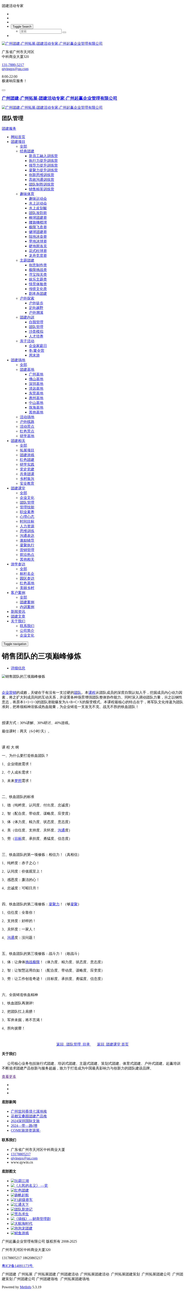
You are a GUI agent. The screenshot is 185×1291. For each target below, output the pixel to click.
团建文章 (18, 616)
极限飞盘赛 (38, 227)
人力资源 (27, 526)
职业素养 (27, 512)
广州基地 (36, 374)
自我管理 (36, 322)
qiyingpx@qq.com (15, 69)
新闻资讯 (18, 612)
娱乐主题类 (38, 279)
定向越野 (36, 308)
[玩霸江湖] (20, 1181)
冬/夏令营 (36, 350)
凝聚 (74, 904)
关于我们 (18, 621)
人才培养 (36, 336)
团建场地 (18, 360)
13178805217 (21, 1154)
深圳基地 (36, 384)
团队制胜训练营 (41, 184)
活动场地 (27, 417)
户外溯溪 (36, 312)
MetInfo (25, 1287)
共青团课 (27, 474)
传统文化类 (38, 289)
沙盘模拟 (36, 331)
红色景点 (27, 431)
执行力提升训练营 (43, 161)
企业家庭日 (38, 346)
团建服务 (9, 128)
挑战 (28, 962)
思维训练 (27, 531)
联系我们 (27, 626)
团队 (77, 692)
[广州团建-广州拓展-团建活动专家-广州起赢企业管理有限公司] (92, 43)
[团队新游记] (21, 1209)
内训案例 (27, 607)
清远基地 (36, 388)
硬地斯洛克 (38, 246)
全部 (23, 146)
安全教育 (27, 483)
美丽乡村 (27, 588)
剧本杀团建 (38, 293)
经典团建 (27, 151)
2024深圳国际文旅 (25, 1121)
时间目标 (27, 521)
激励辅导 (27, 540)
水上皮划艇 (38, 208)
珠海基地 (36, 407)
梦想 (18, 781)
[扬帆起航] (20, 1195)
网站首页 (18, 137)
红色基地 (27, 583)
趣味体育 (27, 194)
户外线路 (27, 422)
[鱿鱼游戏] (20, 1233)
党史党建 (27, 469)
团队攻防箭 (38, 213)
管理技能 (27, 507)
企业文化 (27, 498)
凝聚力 (54, 904)
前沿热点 (27, 555)
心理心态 (27, 517)
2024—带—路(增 (24, 1126)
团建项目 (18, 142)
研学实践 (27, 464)
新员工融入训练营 (43, 156)
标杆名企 (27, 574)
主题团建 (27, 260)
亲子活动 (27, 341)
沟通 (61, 830)
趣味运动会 (38, 199)
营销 (12, 692)
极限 (36, 962)
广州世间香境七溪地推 (29, 1111)
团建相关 (18, 441)
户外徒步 (36, 303)
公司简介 (27, 631)
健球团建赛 (38, 232)
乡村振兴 (27, 479)
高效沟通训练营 (41, 180)
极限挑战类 (38, 270)
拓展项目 (27, 450)
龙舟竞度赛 (38, 255)
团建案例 (27, 602)
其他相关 (27, 559)
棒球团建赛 (38, 217)
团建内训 (27, 317)
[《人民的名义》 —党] (29, 1185)
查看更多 (9, 1077)
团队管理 (36, 327)
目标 (18, 838)
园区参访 (27, 578)
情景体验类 (38, 284)
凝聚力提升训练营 (43, 170)
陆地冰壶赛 (38, 236)
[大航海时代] (21, 1223)
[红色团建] (20, 1190)
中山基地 (36, 403)
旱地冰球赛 (38, 241)
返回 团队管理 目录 (73, 1044)
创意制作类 (38, 265)
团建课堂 (18, 488)
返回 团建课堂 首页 (113, 1044)
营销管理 (27, 550)
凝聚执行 (27, 545)
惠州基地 (36, 398)
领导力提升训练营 (43, 165)
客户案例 (18, 593)
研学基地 (27, 436)
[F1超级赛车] (22, 1200)
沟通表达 (27, 536)
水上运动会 (38, 203)
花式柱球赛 (38, 251)
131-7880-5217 (13, 65)
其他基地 (36, 412)
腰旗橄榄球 (38, 222)
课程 (92, 692)
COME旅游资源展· (26, 1130)
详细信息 (18, 668)
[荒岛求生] (20, 1214)
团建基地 (27, 369)
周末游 (34, 355)
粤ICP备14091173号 (18, 1266)
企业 (5, 692)
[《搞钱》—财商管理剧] (31, 1219)
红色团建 (27, 460)
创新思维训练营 (41, 175)
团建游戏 (27, 455)
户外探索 (27, 298)
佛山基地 (36, 379)
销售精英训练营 (41, 189)
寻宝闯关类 (38, 274)
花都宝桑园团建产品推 (29, 1116)
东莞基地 (36, 393)
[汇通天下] (20, 1204)
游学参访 (18, 564)
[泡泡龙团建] (21, 1228)
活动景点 (27, 426)
